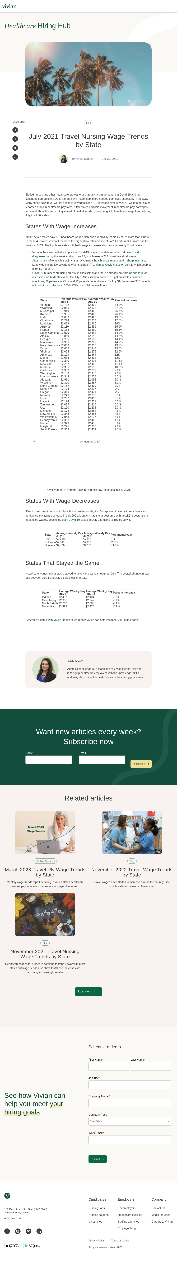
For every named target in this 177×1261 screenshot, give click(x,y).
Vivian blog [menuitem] (95, 1221)
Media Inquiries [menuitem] (160, 1214)
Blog (88, 122)
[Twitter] (15, 148)
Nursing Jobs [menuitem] (96, 1208)
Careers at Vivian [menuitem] (162, 1221)
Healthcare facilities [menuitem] (130, 1214)
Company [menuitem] (158, 1199)
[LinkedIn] (15, 157)
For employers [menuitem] (127, 1208)
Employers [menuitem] (126, 1199)
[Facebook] (15, 130)
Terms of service (120, 1240)
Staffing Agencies (45, 861)
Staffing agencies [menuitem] (128, 1221)
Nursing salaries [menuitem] (98, 1214)
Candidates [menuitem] (97, 1199)
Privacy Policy (96, 1240)
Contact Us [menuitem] (158, 1208)
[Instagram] (15, 139)
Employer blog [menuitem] (127, 1228)
